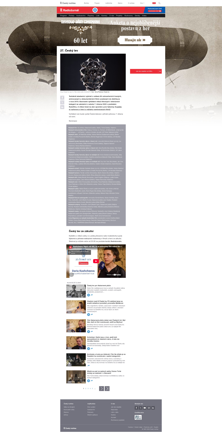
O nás (111, 16)
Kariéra (113, 415)
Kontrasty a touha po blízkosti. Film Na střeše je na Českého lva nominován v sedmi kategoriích (106, 355)
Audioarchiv (80, 16)
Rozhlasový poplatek (117, 420)
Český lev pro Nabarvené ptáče (99, 285)
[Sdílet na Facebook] (62, 98)
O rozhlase (131, 3)
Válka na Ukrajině (69, 407)
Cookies (130, 427)
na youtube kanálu (108, 241)
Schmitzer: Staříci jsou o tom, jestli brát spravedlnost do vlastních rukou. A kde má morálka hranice (103, 339)
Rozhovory (129, 16)
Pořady (71, 16)
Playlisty (91, 16)
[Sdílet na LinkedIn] (62, 107)
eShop (66, 415)
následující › (101, 388)
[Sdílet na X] (62, 102)
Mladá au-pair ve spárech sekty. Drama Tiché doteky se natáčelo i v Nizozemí (104, 372)
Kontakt (113, 417)
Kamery (104, 16)
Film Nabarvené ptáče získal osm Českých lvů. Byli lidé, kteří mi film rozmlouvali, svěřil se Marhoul (106, 321)
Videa (144, 16)
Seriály (137, 16)
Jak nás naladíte (116, 407)
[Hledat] (159, 3)
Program (97, 3)
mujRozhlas (108, 3)
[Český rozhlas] (68, 3)
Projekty (119, 16)
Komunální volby (69, 409)
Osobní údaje (138, 427)
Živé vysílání (91, 407)
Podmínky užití (148, 427)
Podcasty (90, 412)
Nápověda (114, 409)
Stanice (120, 3)
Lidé (97, 16)
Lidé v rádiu (114, 412)
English (156, 427)
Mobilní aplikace (92, 415)
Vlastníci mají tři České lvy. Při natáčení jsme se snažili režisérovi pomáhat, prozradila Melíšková (105, 302)
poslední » (107, 388)
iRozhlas (86, 3)
